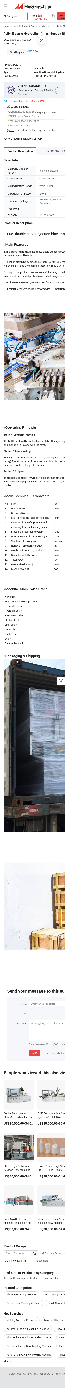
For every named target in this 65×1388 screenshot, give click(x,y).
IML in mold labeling (15, 1260)
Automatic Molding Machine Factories (27, 1328)
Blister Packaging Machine (21, 1294)
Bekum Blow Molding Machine (23, 1303)
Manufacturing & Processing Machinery (33, 26)
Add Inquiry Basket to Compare (25, 138)
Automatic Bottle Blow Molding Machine (28, 1354)
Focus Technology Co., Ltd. (45, 1373)
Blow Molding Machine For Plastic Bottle (28, 1337)
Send (34, 1053)
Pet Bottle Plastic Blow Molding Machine (28, 1346)
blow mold (42, 1260)
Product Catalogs (54, 1253)
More (7, 1361)
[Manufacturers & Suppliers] (32, 6)
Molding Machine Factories (21, 1320)
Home (7, 26)
